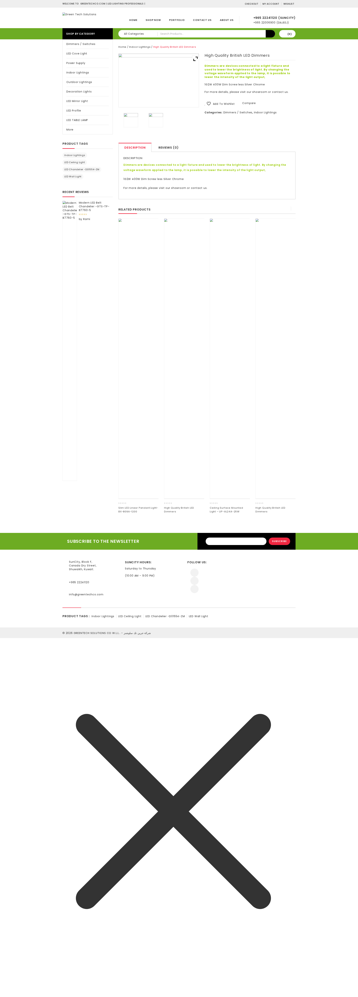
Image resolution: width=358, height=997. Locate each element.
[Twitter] (194, 581)
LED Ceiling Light (74, 162)
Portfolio (177, 20)
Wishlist (288, 3)
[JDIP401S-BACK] (156, 120)
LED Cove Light (76, 53)
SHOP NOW (153, 20)
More (69, 129)
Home (133, 20)
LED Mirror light (77, 101)
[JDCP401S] (131, 120)
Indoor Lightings (77, 72)
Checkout (251, 3)
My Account (271, 3)
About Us (226, 20)
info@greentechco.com (86, 594)
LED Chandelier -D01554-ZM (81, 169)
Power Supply (75, 63)
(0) (290, 34)
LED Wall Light (72, 176)
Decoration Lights (79, 91)
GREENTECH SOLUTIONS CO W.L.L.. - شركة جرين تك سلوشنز (112, 633)
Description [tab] (135, 147)
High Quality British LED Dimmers (289, 59)
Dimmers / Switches (80, 44)
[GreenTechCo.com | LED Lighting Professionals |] (79, 14)
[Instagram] (194, 589)
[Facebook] (194, 573)
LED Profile (73, 110)
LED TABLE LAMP (77, 120)
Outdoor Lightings (79, 82)
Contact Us (202, 20)
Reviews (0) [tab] (168, 147)
